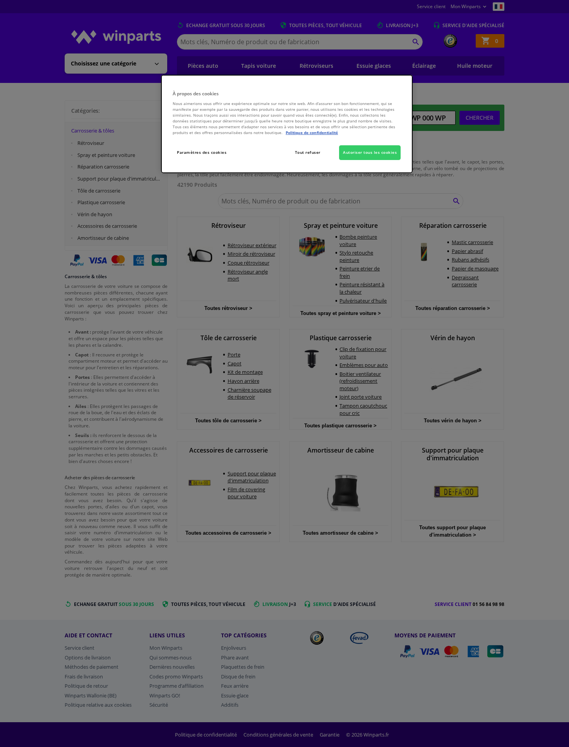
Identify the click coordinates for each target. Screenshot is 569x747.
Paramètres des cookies (201, 152)
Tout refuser (307, 152)
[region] (287, 124)
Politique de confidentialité (312, 132)
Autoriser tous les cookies (370, 152)
